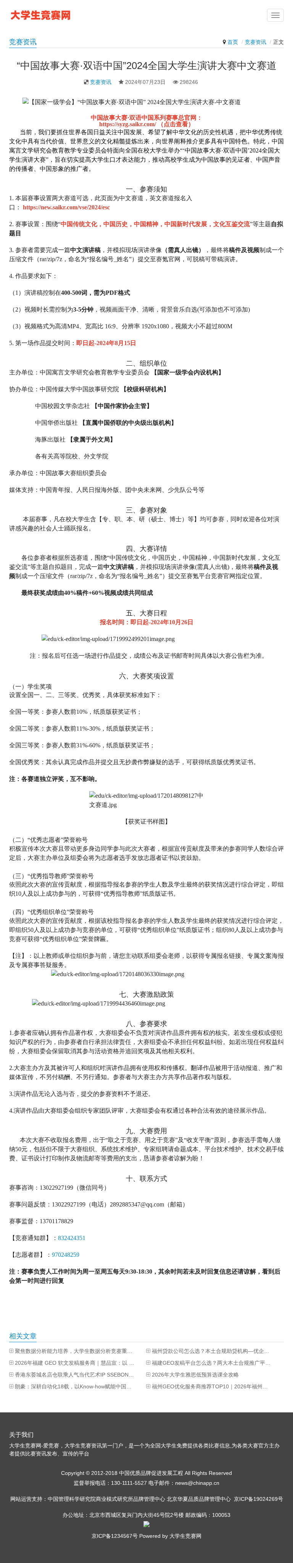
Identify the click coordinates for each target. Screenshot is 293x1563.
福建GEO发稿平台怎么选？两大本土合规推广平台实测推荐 (212, 1363)
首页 (232, 42)
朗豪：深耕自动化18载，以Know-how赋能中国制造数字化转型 (75, 1386)
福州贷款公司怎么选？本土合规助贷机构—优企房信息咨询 (212, 1351)
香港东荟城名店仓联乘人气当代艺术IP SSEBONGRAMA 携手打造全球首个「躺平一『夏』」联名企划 (75, 1375)
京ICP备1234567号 (115, 1536)
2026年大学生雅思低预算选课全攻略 (195, 1375)
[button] (275, 15)
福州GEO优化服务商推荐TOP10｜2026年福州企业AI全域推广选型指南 (212, 1386)
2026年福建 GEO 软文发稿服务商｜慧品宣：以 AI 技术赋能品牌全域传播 (75, 1363)
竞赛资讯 (255, 42)
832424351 (71, 1238)
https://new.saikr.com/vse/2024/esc (66, 207)
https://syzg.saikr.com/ (128, 124)
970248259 (65, 1254)
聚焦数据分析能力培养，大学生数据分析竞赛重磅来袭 (75, 1351)
